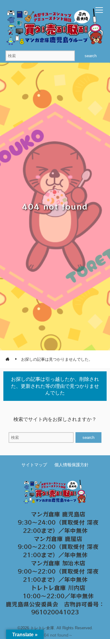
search (91, 56)
